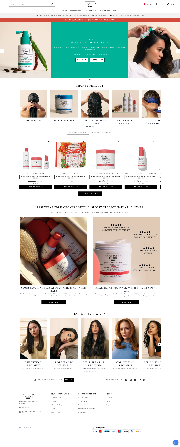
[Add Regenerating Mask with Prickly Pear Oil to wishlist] (119, 141)
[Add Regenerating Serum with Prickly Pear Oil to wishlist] (154, 141)
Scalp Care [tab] (106, 132)
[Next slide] (178, 51)
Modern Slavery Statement (86, 408)
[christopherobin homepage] (90, 4)
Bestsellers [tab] (95, 132)
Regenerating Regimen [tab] (78, 132)
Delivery (53, 401)
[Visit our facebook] (126, 380)
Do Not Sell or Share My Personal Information (30, 412)
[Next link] (159, 108)
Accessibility (82, 412)
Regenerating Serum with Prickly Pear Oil (140, 173)
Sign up (68, 380)
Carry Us (108, 405)
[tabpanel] (90, 169)
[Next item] (159, 169)
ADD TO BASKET (36, 187)
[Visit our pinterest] (144, 380)
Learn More (97, 60)
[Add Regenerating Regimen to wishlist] (49, 141)
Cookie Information (84, 405)
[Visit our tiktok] (139, 380)
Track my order (55, 412)
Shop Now (81, 60)
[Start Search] (52, 4)
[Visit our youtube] (135, 380)
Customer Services (57, 397)
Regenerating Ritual (70, 173)
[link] (159, 4)
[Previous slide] (2, 51)
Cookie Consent (24, 407)
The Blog (108, 401)
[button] (176, 442)
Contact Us (54, 408)
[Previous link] (20, 108)
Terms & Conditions (84, 397)
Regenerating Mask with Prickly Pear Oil (106, 173)
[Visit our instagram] (130, 380)
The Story (109, 397)
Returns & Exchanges (57, 405)
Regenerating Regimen (35, 173)
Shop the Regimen (90, 193)
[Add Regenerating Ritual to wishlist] (84, 141)
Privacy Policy (82, 401)
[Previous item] (20, 169)
